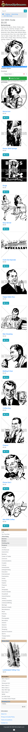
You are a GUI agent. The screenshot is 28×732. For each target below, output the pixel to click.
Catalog (7, 14)
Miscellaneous (6, 609)
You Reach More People (8, 698)
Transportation (6, 636)
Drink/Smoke (5, 567)
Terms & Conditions (6, 720)
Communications (6, 561)
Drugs (5, 185)
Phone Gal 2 (7, 482)
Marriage (4, 605)
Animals (4, 547)
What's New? (5, 641)
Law (3, 532)
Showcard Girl (6, 683)
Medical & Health (6, 607)
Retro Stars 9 (5, 678)
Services (4, 627)
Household (5, 594)
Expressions (5, 576)
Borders (4, 541)
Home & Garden (6, 591)
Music (3, 611)
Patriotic (4, 614)
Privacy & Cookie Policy (8, 717)
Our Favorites (5, 534)
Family (3, 578)
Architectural (5, 550)
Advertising (14, 14)
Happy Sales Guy (9, 297)
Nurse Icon (6, 111)
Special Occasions (7, 631)
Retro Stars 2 (5, 687)
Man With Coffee (9, 519)
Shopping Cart (6, 701)
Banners (4, 538)
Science (4, 622)
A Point (4, 681)
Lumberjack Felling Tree (11, 670)
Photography (5, 618)
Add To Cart (14, 78)
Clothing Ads (5, 543)
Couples (4, 563)
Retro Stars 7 (5, 692)
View (6, 117)
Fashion (4, 583)
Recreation (5, 620)
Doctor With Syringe (10, 148)
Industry (4, 598)
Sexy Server (7, 223)
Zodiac (4, 638)
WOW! (3, 694)
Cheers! (5, 445)
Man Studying (7, 334)
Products (4, 545)
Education (4, 572)
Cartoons (4, 558)
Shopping (4, 629)
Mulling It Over (8, 371)
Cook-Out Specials (9, 260)
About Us (3, 714)
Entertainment (6, 574)
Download (4, 71)
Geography (5, 589)
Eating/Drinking (6, 569)
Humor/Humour (6, 596)
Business (4, 554)
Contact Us (4, 723)
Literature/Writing (7, 602)
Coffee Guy (7, 408)
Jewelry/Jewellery (7, 600)
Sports (4, 633)
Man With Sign (6, 690)
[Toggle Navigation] (3, 2)
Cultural (4, 565)
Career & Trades (6, 556)
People (4, 616)
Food (3, 587)
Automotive (5, 552)
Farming (4, 580)
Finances (4, 585)
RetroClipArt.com (19, 727)
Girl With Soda (8, 16)
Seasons (4, 625)
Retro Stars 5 (5, 685)
